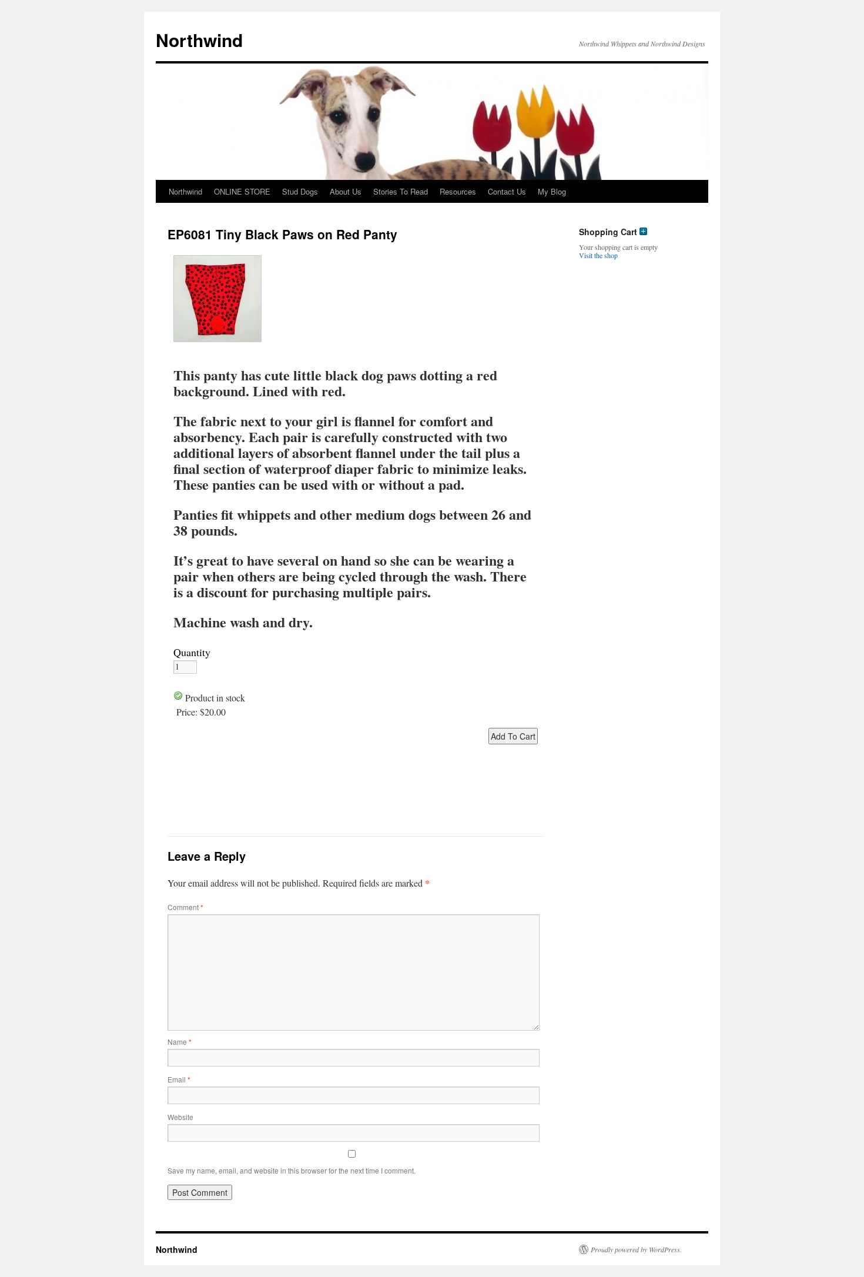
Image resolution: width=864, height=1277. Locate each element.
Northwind (199, 39)
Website (180, 1117)
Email (179, 1079)
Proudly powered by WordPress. (636, 1249)
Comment (185, 907)
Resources (458, 191)
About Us (345, 191)
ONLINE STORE (242, 191)
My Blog (552, 191)
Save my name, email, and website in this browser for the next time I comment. (292, 1170)
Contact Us (507, 191)
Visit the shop (598, 255)
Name (180, 1042)
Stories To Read (400, 191)
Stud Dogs (300, 191)
